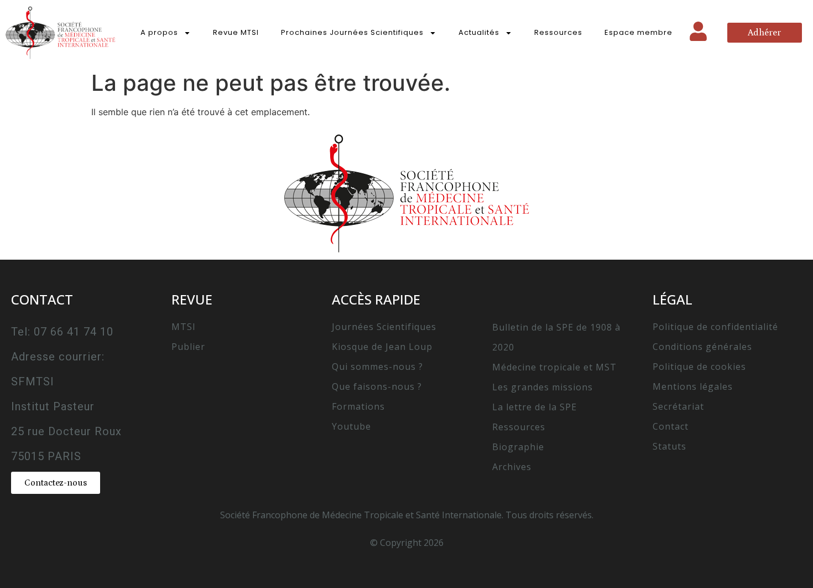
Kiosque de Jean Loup (382, 347)
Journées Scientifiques (384, 327)
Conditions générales (702, 347)
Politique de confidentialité (715, 327)
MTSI (183, 327)
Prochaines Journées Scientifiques (352, 32)
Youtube (351, 426)
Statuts (669, 446)
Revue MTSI (236, 32)
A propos (159, 32)
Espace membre (638, 32)
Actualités (478, 32)
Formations (358, 406)
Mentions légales (693, 386)
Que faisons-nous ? (377, 386)
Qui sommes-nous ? (377, 366)
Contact (671, 426)
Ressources (558, 32)
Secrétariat (678, 406)
